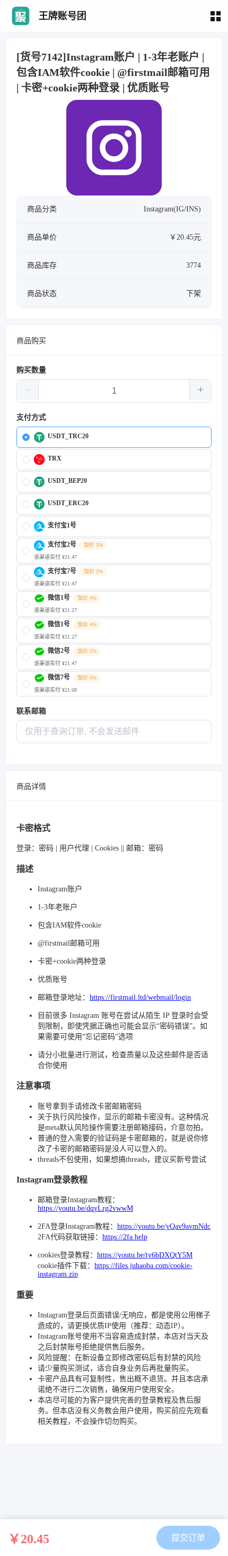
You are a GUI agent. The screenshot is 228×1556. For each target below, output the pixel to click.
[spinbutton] (114, 391)
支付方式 (31, 417)
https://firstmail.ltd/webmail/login (140, 997)
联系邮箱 (31, 711)
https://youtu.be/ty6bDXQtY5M (144, 1255)
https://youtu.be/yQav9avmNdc (164, 1226)
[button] (28, 390)
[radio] (114, 437)
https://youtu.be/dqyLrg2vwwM (85, 1208)
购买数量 (31, 370)
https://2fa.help (124, 1237)
